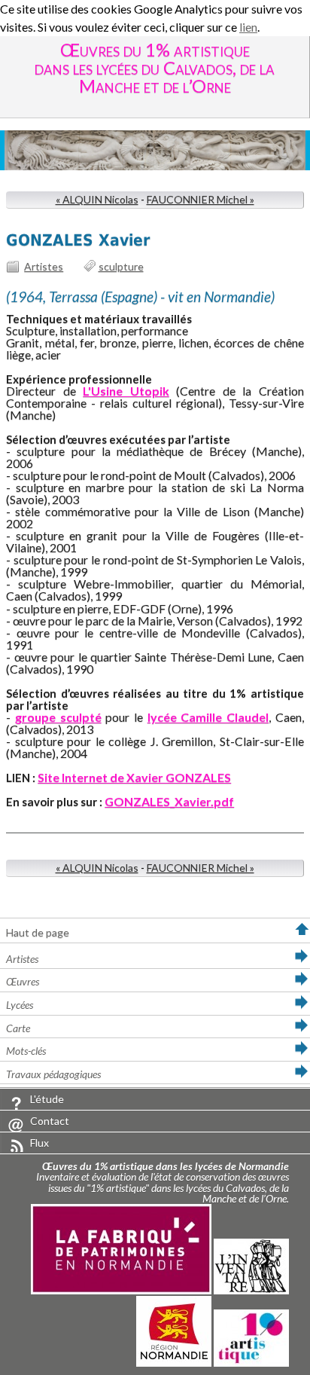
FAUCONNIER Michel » (200, 199)
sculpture (121, 266)
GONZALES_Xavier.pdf (169, 801)
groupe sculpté (58, 717)
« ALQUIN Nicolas (97, 199)
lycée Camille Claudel (208, 717)
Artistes (43, 266)
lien (248, 27)
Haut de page (37, 932)
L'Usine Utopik (126, 390)
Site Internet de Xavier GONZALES (134, 777)
